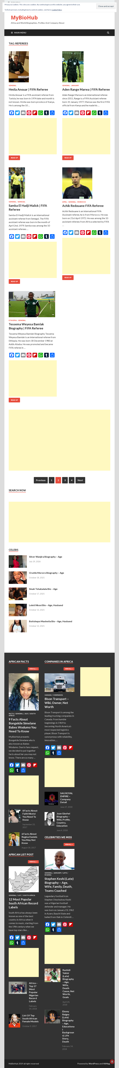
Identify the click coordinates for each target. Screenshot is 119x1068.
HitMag (106, 1063)
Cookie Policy (57, 10)
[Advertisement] (33, 136)
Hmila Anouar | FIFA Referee (28, 89)
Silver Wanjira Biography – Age (45, 556)
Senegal (21, 202)
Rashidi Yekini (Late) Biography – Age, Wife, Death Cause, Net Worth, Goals (68, 983)
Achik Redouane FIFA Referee (83, 205)
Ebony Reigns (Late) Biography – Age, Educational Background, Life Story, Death (68, 1026)
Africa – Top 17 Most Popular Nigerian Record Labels (33, 992)
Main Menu (20, 32)
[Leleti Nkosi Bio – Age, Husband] (18, 605)
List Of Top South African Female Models (30, 1018)
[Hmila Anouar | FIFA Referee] (33, 68)
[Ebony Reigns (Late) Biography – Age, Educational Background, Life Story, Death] (52, 1011)
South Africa (29, 895)
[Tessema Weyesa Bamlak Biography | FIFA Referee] (33, 305)
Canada (48, 695)
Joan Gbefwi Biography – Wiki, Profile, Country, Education (63, 819)
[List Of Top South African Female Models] (14, 1015)
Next (80, 480)
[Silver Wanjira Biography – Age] (18, 557)
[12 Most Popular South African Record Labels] (24, 892)
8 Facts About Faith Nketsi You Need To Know (29, 815)
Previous (41, 480)
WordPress (94, 1063)
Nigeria (48, 875)
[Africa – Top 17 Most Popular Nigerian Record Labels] (18, 983)
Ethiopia (13, 320)
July (26, 714)
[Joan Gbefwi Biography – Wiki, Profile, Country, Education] (49, 813)
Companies (58, 695)
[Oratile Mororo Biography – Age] (18, 573)
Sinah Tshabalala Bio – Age (43, 588)
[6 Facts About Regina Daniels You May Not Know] (14, 834)
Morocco (81, 202)
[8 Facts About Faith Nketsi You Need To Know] (14, 810)
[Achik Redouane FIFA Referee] (86, 184)
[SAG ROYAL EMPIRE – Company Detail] (51, 793)
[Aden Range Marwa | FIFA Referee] (86, 68)
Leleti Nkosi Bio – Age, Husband (46, 605)
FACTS (11, 714)
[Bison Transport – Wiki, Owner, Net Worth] (60, 692)
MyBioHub (24, 17)
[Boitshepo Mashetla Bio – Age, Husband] (18, 621)
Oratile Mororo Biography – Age (46, 572)
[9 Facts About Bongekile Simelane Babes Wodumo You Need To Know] (24, 711)
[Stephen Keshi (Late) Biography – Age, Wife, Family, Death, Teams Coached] (60, 870)
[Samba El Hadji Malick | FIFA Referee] (33, 184)
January (75, 85)
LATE (65, 873)
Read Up (14, 158)
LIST (19, 895)
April (64, 202)
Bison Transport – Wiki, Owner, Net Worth (57, 703)
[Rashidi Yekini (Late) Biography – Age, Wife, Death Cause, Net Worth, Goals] (52, 970)
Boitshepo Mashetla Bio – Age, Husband (50, 621)
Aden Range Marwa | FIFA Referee (86, 89)
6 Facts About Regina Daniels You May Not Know (29, 838)
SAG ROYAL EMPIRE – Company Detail (66, 798)
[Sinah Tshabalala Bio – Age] (18, 589)
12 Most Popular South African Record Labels (23, 903)
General (12, 85)
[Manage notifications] (112, 1061)
